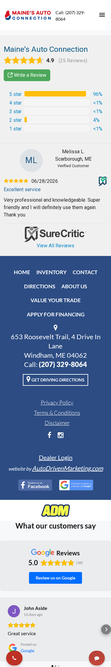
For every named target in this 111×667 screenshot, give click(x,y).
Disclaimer (57, 422)
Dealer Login (55, 457)
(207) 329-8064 (63, 364)
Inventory (51, 272)
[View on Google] (14, 611)
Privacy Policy (57, 402)
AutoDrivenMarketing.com (67, 468)
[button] (5, 629)
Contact (85, 272)
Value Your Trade (56, 300)
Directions (39, 286)
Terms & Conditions (57, 412)
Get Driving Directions (57, 379)
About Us (74, 286)
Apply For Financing (55, 314)
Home (22, 272)
